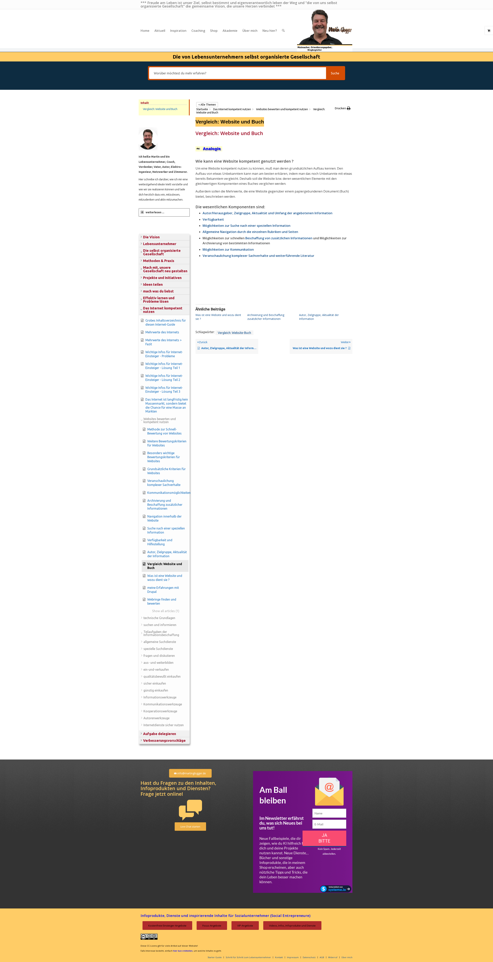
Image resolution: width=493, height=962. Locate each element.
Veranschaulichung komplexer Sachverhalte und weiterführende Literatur (258, 256)
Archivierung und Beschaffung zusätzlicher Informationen (265, 317)
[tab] (164, 212)
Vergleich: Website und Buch (160, 109)
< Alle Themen (207, 104)
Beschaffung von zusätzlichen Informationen (278, 238)
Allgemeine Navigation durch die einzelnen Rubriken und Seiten (250, 232)
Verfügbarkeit (213, 219)
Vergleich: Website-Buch (234, 332)
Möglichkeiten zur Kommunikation (228, 249)
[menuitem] (145, 30)
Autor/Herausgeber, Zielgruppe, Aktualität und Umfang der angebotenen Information (267, 213)
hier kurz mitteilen (183, 950)
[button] (164, 237)
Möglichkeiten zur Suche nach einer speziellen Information (246, 225)
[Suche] (283, 30)
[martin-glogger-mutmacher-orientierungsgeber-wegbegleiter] (324, 30)
